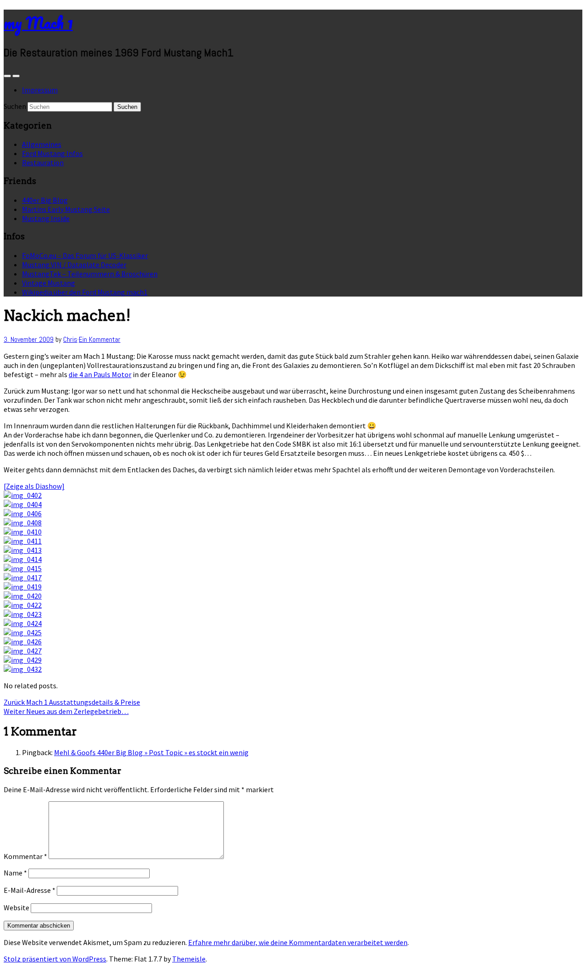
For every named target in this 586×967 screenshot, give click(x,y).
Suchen (15, 106)
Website (16, 907)
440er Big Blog (45, 200)
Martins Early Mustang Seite (66, 209)
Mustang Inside (46, 218)
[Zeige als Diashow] (34, 486)
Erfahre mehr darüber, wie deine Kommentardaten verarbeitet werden (297, 942)
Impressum (40, 89)
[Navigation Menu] (16, 76)
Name (15, 872)
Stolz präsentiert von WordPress (55, 958)
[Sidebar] (7, 76)
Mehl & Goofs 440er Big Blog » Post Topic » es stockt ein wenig (151, 752)
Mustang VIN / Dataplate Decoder (74, 264)
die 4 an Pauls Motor (100, 374)
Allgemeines (41, 144)
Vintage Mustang (48, 282)
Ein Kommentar (99, 339)
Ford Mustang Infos (52, 153)
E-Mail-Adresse (29, 890)
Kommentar (25, 856)
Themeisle (189, 958)
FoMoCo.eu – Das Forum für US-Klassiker (85, 255)
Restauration (43, 162)
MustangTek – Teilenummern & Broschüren (89, 273)
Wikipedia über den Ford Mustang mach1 (84, 292)
